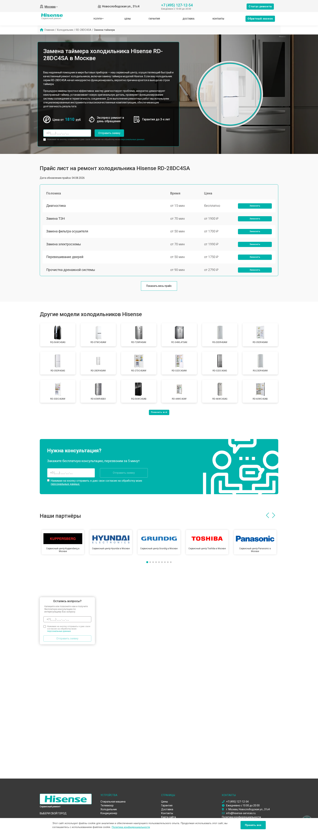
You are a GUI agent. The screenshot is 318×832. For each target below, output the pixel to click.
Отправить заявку (109, 133)
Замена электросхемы (63, 244)
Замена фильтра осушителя (67, 231)
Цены (127, 19)
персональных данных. (133, 139)
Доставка (189, 19)
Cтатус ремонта (260, 6)
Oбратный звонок (260, 18)
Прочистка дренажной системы (70, 270)
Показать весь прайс (159, 285)
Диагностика (56, 206)
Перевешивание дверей (64, 257)
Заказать (255, 206)
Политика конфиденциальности (131, 827)
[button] (267, 515)
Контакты (218, 19)
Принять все (253, 825)
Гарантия (154, 19)
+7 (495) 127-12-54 (177, 5)
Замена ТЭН (55, 218)
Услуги (97, 19)
